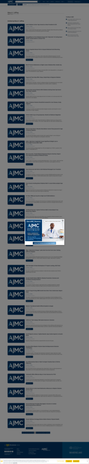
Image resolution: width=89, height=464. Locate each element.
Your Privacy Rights (61, 461)
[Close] (87, 461)
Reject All (68, 461)
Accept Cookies (76, 461)
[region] (44, 461)
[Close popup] (62, 220)
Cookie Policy (15, 462)
